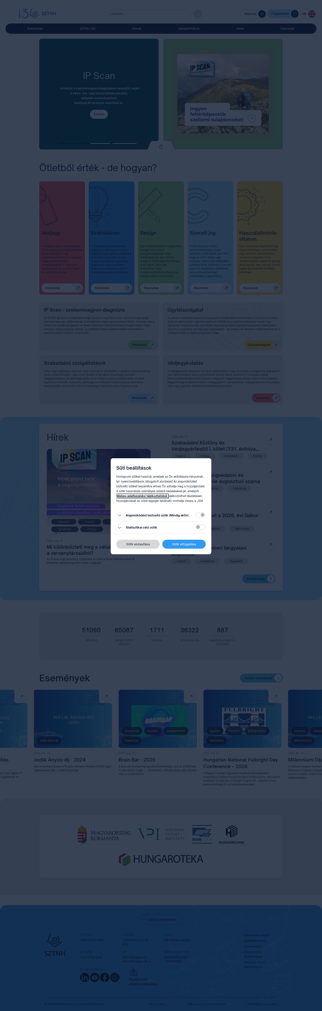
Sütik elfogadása (184, 544)
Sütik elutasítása (138, 544)
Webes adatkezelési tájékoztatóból (142, 496)
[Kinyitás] (119, 515)
